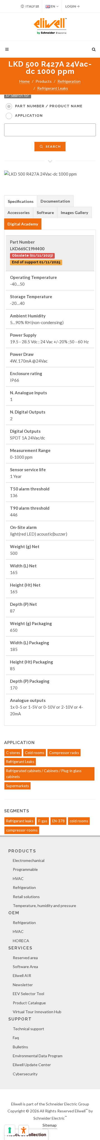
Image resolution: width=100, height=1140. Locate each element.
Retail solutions (26, 896)
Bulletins (20, 1046)
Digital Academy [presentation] (23, 224)
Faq (16, 1037)
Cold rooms (34, 752)
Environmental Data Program (37, 1055)
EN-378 (58, 821)
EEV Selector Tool (28, 993)
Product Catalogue (29, 1002)
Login (70, 6)
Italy (30, 6)
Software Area (25, 966)
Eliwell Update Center (32, 1064)
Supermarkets (17, 786)
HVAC (18, 878)
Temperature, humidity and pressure (44, 905)
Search (53, 146)
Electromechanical (28, 860)
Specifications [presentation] (21, 201)
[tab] (20, 201)
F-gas (42, 821)
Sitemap (49, 1125)
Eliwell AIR (22, 975)
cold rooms (79, 821)
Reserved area (25, 957)
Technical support (28, 1028)
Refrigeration (69, 81)
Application (29, 115)
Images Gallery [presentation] (74, 212)
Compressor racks (64, 752)
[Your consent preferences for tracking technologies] (9, 1130)
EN (52, 6)
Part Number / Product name (48, 106)
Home (24, 81)
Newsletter (23, 984)
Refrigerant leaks (19, 821)
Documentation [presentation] (55, 201)
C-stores (13, 752)
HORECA (21, 940)
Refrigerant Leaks (52, 88)
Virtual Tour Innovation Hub (37, 1011)
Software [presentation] (45, 212)
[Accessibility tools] (23, 1130)
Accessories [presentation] (19, 212)
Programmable (25, 869)
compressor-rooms (22, 830)
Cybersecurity (25, 1073)
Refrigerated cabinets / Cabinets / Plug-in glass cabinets (43, 774)
